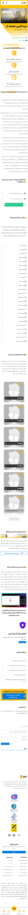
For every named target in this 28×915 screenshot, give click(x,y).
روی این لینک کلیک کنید (9, 546)
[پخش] (6, 398)
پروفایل (4, 913)
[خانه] (24, 910)
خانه (24, 913)
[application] (14, 398)
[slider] (21, 398)
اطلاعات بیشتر (22, 642)
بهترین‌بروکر (8, 913)
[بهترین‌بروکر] (8, 910)
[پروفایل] (4, 910)
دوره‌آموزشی (19, 913)
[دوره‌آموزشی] (19, 910)
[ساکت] (18, 398)
